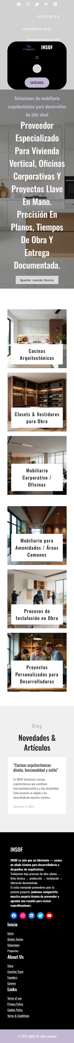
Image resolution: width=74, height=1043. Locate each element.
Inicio (10, 933)
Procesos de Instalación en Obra (37, 614)
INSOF (31, 1036)
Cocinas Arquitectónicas (37, 354)
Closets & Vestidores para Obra (37, 418)
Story (10, 965)
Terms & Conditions (18, 1015)
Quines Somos (15, 939)
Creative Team (15, 971)
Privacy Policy (15, 1004)
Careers (11, 983)
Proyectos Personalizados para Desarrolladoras (37, 674)
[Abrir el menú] (37, 57)
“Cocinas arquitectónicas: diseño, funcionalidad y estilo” (35, 767)
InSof (47, 47)
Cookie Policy (15, 1010)
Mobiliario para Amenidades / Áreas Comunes (37, 547)
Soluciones (13, 945)
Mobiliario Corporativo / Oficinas (37, 477)
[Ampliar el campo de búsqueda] (37, 68)
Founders (12, 977)
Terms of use (14, 998)
